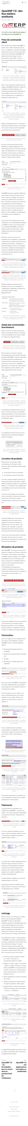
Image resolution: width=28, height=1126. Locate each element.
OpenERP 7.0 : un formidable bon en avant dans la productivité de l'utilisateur (7, 1069)
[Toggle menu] (25, 2)
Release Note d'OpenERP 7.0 (13, 34)
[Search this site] (22, 2)
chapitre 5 (23, 32)
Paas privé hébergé (14, 1106)
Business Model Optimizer (14, 1111)
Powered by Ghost (14, 1116)
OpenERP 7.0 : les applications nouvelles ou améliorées (21, 1066)
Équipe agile (14, 1109)
